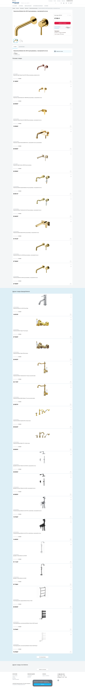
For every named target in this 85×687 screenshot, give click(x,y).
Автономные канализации (38, 5)
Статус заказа (14, 675)
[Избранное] (66, 3)
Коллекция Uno (57, 28)
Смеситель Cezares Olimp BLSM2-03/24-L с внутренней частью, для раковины (27, 142)
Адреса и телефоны (45, 675)
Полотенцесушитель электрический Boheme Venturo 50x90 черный (25, 623)
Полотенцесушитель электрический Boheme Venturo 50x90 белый (25, 645)
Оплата (55, 0)
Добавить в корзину (62, 23)
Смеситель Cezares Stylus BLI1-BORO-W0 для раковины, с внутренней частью (27, 120)
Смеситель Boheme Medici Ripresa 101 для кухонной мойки (24, 398)
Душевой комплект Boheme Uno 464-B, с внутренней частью (24, 488)
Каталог (15, 5)
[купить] (71, 81)
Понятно (42, 684)
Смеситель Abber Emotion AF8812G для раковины (22, 165)
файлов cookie (46, 682)
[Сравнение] (63, 3)
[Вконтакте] (58, 680)
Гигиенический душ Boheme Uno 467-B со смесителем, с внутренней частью (27, 533)
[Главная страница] (15, 3)
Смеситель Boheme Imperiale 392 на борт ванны (22, 420)
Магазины (63, 0)
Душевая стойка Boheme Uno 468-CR (20, 555)
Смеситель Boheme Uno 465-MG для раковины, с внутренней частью (25, 255)
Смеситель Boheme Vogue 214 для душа (20, 330)
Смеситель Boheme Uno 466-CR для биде (20, 308)
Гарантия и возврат (15, 679)
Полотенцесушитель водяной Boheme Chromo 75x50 (22, 600)
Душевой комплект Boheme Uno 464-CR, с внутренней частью (24, 465)
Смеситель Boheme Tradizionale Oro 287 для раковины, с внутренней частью (27, 210)
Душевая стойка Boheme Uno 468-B (19, 578)
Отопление (46, 5)
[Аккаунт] (61, 3)
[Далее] (49, 26)
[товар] (43, 67)
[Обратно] (14, 26)
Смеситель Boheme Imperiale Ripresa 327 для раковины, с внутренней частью (27, 187)
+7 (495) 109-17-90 (69, 0)
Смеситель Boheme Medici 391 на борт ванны (21, 443)
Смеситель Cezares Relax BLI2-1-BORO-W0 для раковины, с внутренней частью (27, 97)
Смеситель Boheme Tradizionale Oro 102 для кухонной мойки (24, 375)
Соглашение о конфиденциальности (18, 684)
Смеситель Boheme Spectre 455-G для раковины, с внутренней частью (26, 232)
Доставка (59, 0)
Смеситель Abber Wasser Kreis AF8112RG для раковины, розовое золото (26, 75)
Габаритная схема (59, 51)
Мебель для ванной (28, 5)
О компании (50, 0)
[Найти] (55, 3)
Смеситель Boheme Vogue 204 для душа (20, 353)
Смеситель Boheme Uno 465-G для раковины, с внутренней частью (25, 277)
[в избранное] (68, 15)
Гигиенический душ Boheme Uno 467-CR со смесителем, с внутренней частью (27, 510)
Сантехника (21, 5)
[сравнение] (70, 15)
